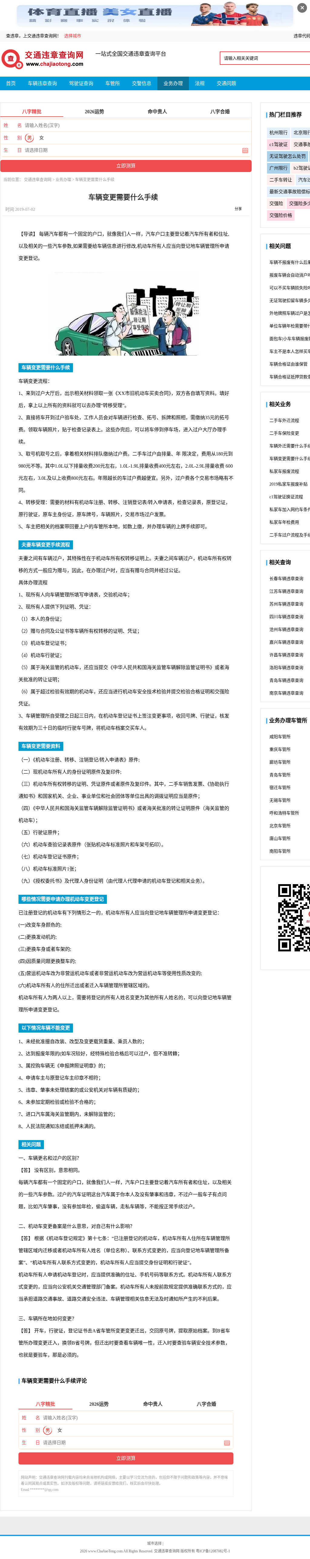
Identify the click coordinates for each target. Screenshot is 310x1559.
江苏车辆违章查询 (286, 591)
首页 (11, 83)
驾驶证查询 (81, 83)
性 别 (13, 137)
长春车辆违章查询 (286, 578)
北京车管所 (280, 826)
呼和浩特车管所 (284, 813)
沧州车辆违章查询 (286, 629)
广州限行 (278, 168)
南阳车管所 (280, 851)
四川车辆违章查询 (286, 617)
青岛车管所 (280, 775)
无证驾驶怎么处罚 (287, 156)
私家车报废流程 (284, 471)
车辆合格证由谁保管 (288, 364)
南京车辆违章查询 (286, 693)
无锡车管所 (280, 800)
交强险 (276, 203)
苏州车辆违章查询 (286, 604)
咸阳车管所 (280, 737)
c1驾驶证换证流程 (286, 497)
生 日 (13, 150)
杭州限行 (278, 132)
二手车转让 (280, 179)
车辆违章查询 (42, 83)
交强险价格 (280, 215)
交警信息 (141, 83)
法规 (200, 83)
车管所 (112, 83)
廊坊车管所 (280, 762)
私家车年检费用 (284, 522)
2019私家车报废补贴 (288, 484)
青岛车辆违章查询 (286, 680)
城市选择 (155, 1543)
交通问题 (226, 83)
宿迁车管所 (280, 787)
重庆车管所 (280, 749)
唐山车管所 (280, 838)
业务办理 (173, 83)
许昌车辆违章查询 (286, 655)
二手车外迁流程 (284, 420)
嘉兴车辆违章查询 (286, 642)
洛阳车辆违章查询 (286, 667)
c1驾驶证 (278, 144)
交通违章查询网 (38, 179)
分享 (238, 209)
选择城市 (72, 36)
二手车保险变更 (284, 433)
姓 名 (13, 125)
